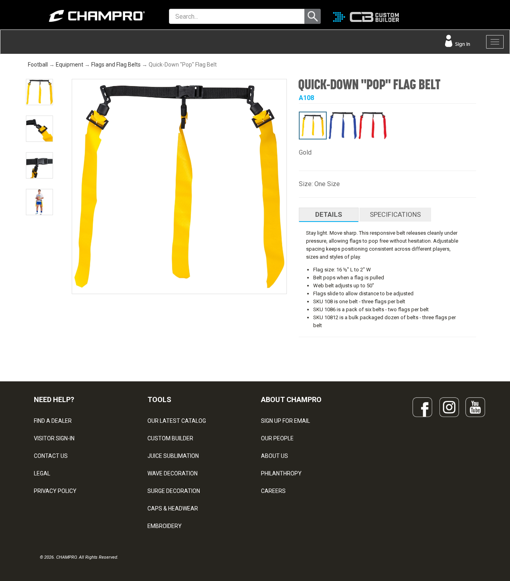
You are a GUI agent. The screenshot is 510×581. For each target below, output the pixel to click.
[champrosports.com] (85, 16)
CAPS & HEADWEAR (172, 508)
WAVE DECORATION (172, 473)
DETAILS (328, 214)
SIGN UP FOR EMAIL (285, 421)
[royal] (343, 125)
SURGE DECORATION (173, 491)
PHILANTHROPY (281, 473)
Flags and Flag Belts (116, 64)
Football (38, 64)
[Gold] (313, 125)
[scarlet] (372, 125)
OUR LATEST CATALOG (176, 421)
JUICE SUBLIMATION (173, 456)
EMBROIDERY (164, 526)
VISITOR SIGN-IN (54, 438)
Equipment (69, 64)
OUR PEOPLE (277, 438)
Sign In (462, 44)
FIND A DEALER (53, 421)
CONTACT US (51, 456)
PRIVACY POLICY (55, 491)
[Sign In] (458, 18)
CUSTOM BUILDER (170, 438)
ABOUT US (274, 456)
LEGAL (42, 473)
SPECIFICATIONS (395, 214)
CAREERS (273, 491)
